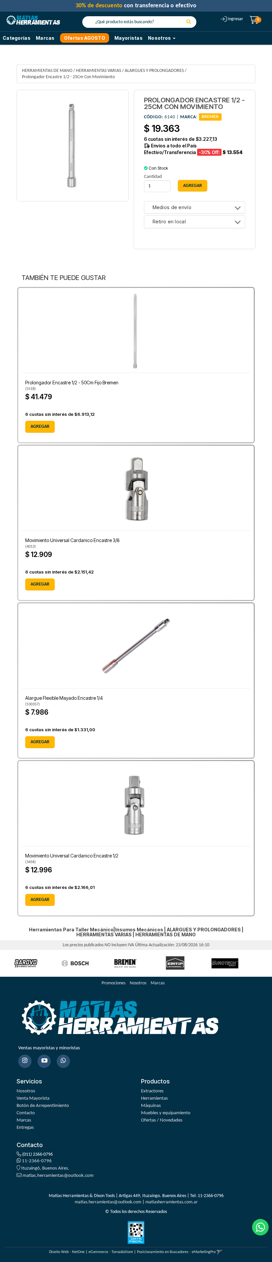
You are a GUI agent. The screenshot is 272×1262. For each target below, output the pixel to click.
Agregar (40, 426)
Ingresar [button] (235, 19)
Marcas (45, 38)
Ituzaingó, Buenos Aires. (44, 1168)
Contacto (26, 1113)
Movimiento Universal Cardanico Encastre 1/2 (71, 855)
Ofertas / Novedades (161, 1120)
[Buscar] (188, 22)
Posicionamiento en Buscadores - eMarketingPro (176, 1252)
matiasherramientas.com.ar (171, 1202)
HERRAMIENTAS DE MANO (47, 70)
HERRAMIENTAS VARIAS (98, 70)
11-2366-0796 (36, 1161)
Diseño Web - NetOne (67, 1252)
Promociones (113, 983)
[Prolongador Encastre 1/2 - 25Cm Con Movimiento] (72, 145)
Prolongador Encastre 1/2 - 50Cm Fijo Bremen (71, 382)
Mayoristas (128, 38)
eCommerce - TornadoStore (111, 1252)
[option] (26, 963)
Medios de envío (172, 207)
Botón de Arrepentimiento (43, 1105)
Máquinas (151, 1105)
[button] (220, 1252)
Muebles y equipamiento (165, 1113)
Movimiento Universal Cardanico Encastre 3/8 (72, 540)
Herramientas (154, 1098)
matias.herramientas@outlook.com (58, 1175)
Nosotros (138, 983)
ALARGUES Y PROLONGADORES (154, 70)
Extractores (152, 1091)
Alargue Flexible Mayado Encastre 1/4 (64, 698)
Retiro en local (169, 222)
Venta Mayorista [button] (33, 1098)
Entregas (25, 1127)
